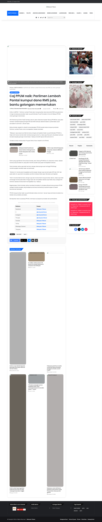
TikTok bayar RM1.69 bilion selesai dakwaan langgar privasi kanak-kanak (85, 171)
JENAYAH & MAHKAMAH (39, 13)
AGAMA (85, 13)
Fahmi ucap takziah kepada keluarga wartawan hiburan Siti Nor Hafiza (17, 367)
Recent (71, 145)
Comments (89, 145)
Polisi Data (84, 519)
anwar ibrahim (75, 119)
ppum (25, 234)
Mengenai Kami (64, 519)
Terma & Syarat (72, 519)
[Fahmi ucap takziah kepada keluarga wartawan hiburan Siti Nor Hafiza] (18, 308)
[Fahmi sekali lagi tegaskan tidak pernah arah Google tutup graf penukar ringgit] (18, 430)
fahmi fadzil (19, 234)
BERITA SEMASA (12, 13)
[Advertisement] (51, 32)
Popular (80, 145)
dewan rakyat (86, 119)
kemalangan (81, 124)
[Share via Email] (32, 240)
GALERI (78, 13)
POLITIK (29, 13)
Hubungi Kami (91, 519)
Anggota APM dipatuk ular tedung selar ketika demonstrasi (85, 153)
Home (12, 87)
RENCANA (71, 13)
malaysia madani (84, 127)
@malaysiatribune (42, 212)
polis (86, 134)
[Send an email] (40, 108)
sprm (81, 137)
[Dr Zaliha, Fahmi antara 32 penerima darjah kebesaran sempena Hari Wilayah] (36, 256)
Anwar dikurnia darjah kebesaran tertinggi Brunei (85, 179)
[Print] (36, 240)
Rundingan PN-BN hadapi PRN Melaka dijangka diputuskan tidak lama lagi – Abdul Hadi (85, 162)
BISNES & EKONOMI (52, 13)
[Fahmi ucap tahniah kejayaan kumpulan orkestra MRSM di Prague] (42, 150)
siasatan (73, 137)
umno (88, 137)
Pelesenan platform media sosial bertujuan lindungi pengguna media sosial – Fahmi (54, 368)
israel (72, 124)
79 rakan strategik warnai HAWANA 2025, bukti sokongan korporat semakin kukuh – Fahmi (36, 387)
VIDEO (91, 13)
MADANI (21, 13)
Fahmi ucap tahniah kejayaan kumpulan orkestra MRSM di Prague (55, 149)
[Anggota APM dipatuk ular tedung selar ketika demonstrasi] (73, 153)
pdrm (72, 134)
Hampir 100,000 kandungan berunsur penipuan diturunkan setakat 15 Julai (84, 187)
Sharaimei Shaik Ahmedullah (33, 108)
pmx (79, 134)
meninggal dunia (75, 132)
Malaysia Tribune (41, 209)
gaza (82, 122)
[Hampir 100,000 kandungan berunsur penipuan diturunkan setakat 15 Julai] (73, 187)
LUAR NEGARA (63, 13)
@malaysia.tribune (42, 218)
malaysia (73, 127)
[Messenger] (29, 240)
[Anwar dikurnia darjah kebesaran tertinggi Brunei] (73, 179)
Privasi (78, 519)
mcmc (80, 129)
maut (72, 129)
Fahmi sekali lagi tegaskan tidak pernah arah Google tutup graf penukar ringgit (17, 489)
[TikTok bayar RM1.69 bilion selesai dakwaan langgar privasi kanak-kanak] (73, 171)
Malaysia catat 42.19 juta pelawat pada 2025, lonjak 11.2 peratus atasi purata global (54, 490)
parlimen (85, 132)
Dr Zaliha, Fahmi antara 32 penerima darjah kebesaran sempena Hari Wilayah (36, 264)
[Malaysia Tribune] (51, 7)
